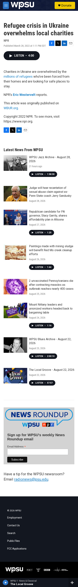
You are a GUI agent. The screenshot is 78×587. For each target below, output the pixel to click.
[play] (5, 582)
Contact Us (13, 525)
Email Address (16, 446)
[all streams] (73, 582)
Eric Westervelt (24, 95)
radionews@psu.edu (31, 479)
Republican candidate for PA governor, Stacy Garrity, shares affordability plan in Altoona (48, 215)
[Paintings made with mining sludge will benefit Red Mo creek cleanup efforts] (15, 252)
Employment (14, 517)
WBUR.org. (11, 108)
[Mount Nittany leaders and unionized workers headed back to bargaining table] (15, 310)
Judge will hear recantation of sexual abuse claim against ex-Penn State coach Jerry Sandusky (50, 191)
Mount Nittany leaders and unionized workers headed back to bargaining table (51, 308)
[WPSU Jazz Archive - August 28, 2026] (15, 163)
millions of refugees (18, 76)
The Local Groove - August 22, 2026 (51, 370)
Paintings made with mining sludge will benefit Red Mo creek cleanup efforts (51, 250)
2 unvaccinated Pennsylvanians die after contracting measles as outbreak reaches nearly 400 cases (51, 284)
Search (11, 533)
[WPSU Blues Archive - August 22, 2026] (15, 345)
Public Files (13, 541)
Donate (66, 5)
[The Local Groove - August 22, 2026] (15, 375)
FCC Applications (16, 548)
